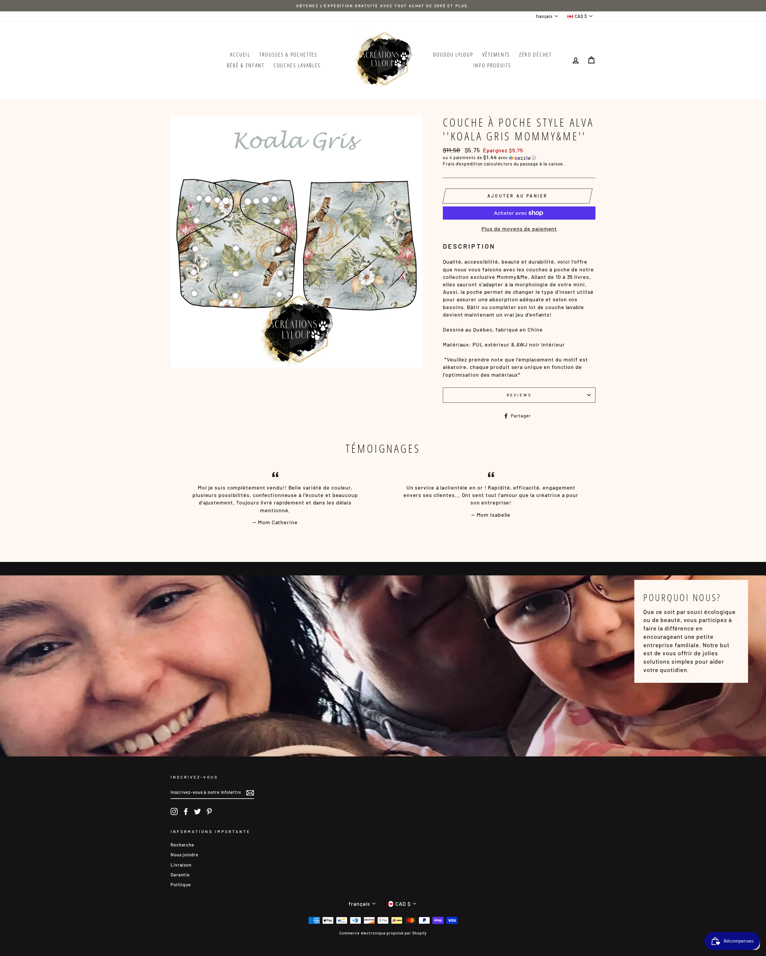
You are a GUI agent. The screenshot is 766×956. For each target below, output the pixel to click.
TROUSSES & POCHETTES (288, 54)
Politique (181, 884)
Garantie (180, 874)
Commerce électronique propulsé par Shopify (383, 933)
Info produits (492, 65)
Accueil (240, 54)
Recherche (182, 844)
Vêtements (496, 54)
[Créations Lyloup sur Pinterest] (209, 811)
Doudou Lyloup (453, 54)
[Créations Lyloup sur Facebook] (185, 811)
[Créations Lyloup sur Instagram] (174, 811)
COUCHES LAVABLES (297, 65)
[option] (383, 5)
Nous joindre (184, 854)
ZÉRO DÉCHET (535, 54)
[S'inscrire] (250, 792)
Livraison (181, 864)
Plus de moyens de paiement (519, 228)
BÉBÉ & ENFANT (246, 65)
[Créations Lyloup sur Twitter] (197, 811)
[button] (519, 157)
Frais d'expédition (463, 163)
